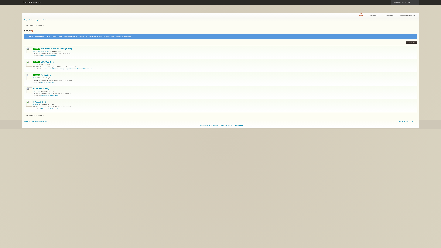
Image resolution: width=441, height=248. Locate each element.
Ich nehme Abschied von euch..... (50, 109)
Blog (361, 15)
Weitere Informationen (123, 37)
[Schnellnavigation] (412, 19)
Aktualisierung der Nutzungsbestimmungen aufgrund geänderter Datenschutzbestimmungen (67, 68)
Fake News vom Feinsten (48, 55)
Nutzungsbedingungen (39, 121)
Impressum (389, 15)
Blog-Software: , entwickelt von (220, 125)
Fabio (34, 78)
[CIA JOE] (29, 64)
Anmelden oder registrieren (32, 2)
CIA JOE (35, 64)
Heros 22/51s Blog (41, 89)
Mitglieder (27, 121)
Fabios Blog (46, 75)
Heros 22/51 (36, 91)
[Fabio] (29, 77)
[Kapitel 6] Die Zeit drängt (48, 82)
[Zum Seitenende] (416, 19)
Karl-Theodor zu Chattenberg (41, 51)
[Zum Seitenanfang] (416, 121)
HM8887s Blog (39, 102)
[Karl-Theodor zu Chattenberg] (29, 50)
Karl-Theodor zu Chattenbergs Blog (56, 49)
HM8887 (35, 104)
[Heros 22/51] (29, 90)
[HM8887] (29, 104)
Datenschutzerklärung (407, 15)
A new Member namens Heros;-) (50, 95)
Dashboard (373, 15)
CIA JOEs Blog (47, 62)
